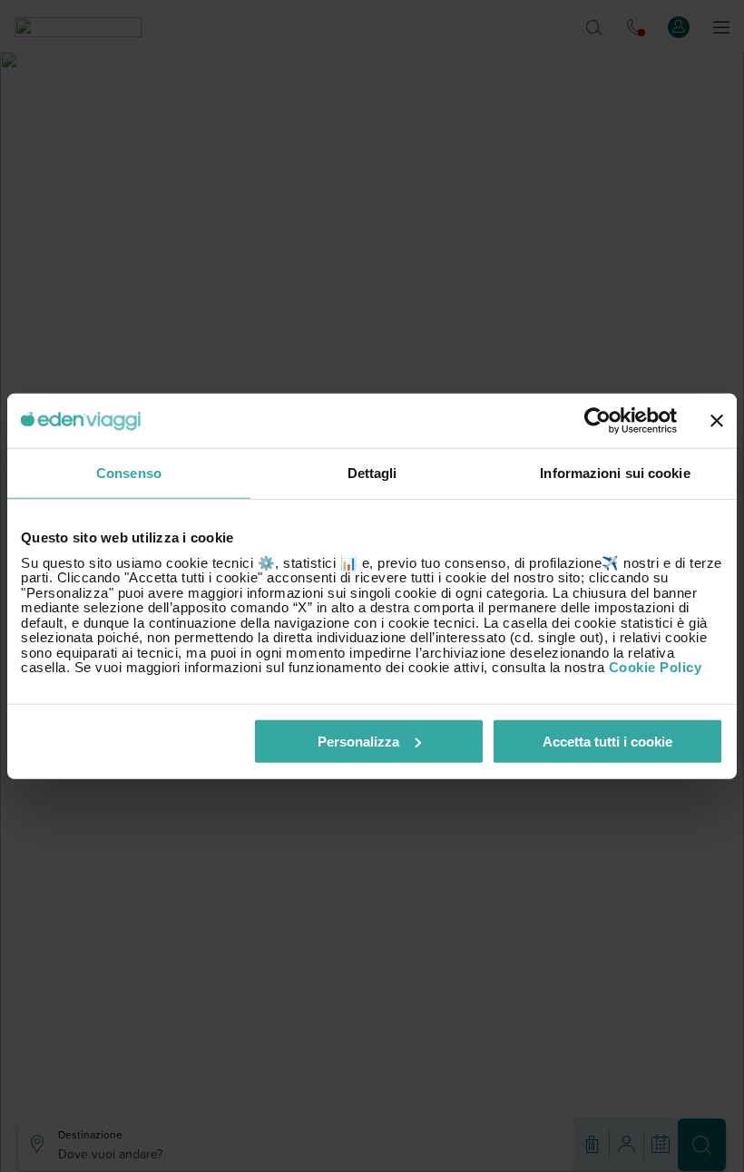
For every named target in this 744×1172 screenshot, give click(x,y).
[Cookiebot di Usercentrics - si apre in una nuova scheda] (597, 421)
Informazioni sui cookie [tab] (615, 473)
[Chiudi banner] (716, 421)
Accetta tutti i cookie (607, 740)
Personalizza (358, 740)
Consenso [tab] (129, 473)
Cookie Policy (655, 667)
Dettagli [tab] (372, 473)
